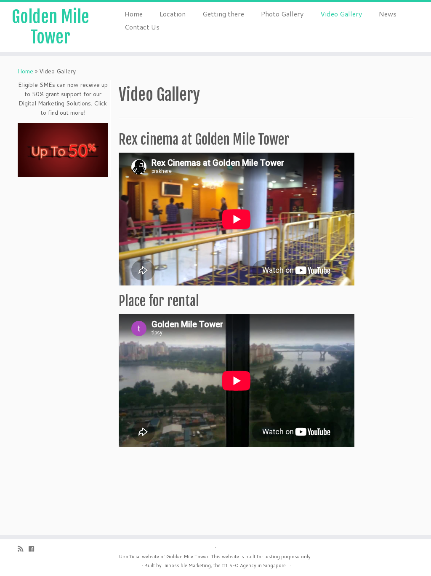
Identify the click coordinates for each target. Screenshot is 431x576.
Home (134, 14)
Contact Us (142, 27)
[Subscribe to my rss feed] (23, 548)
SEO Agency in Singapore (257, 565)
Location (173, 14)
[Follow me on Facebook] (34, 548)
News (387, 14)
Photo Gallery (282, 14)
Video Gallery (341, 14)
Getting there (223, 14)
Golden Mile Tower (50, 27)
